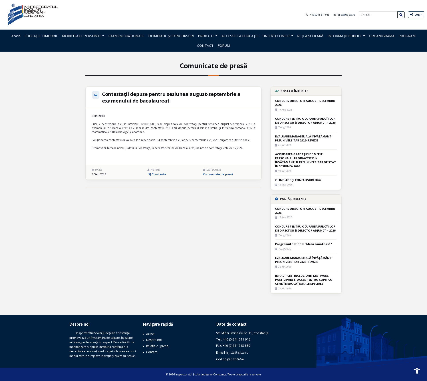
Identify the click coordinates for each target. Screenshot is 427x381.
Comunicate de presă (218, 174)
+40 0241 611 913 (320, 14)
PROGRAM (407, 36)
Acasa (150, 334)
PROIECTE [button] (206, 36)
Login (418, 14)
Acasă (15, 36)
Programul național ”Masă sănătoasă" (303, 244)
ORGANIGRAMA (382, 36)
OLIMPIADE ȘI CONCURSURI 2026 (298, 180)
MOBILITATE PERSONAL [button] (81, 36)
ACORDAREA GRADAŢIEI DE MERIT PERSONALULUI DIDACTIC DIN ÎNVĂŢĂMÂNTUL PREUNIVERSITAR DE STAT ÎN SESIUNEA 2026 (305, 160)
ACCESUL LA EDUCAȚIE (240, 36)
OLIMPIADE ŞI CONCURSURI (171, 36)
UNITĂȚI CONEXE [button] (276, 36)
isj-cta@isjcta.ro (346, 14)
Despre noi (154, 340)
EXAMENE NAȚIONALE (126, 36)
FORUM (224, 45)
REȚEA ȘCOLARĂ (310, 36)
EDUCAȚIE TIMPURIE (41, 36)
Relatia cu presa (157, 346)
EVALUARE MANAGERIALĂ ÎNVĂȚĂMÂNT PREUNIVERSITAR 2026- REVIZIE (303, 138)
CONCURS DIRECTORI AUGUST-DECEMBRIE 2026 (305, 103)
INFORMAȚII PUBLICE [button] (345, 36)
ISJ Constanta (156, 174)
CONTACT (205, 45)
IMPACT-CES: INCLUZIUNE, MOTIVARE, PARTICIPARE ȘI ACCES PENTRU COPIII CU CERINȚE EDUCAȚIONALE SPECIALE (303, 280)
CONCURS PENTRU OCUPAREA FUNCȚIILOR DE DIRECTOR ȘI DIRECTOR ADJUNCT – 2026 (305, 121)
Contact (151, 352)
